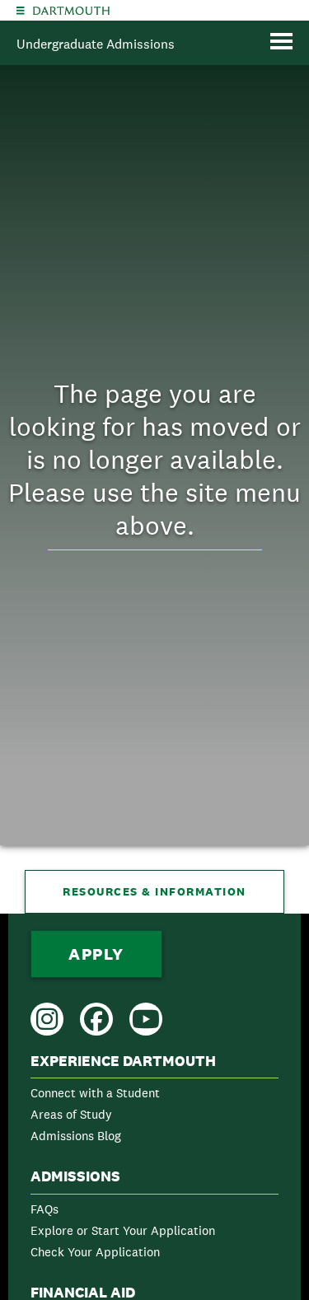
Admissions (75, 1176)
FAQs (44, 1209)
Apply (96, 954)
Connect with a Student (95, 1093)
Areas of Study (71, 1114)
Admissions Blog (75, 1135)
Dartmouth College (71, 11)
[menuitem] (154, 1102)
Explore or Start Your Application (122, 1230)
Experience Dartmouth (123, 1061)
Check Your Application (95, 1252)
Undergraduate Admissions (95, 44)
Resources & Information (154, 891)
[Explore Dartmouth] (20, 10)
